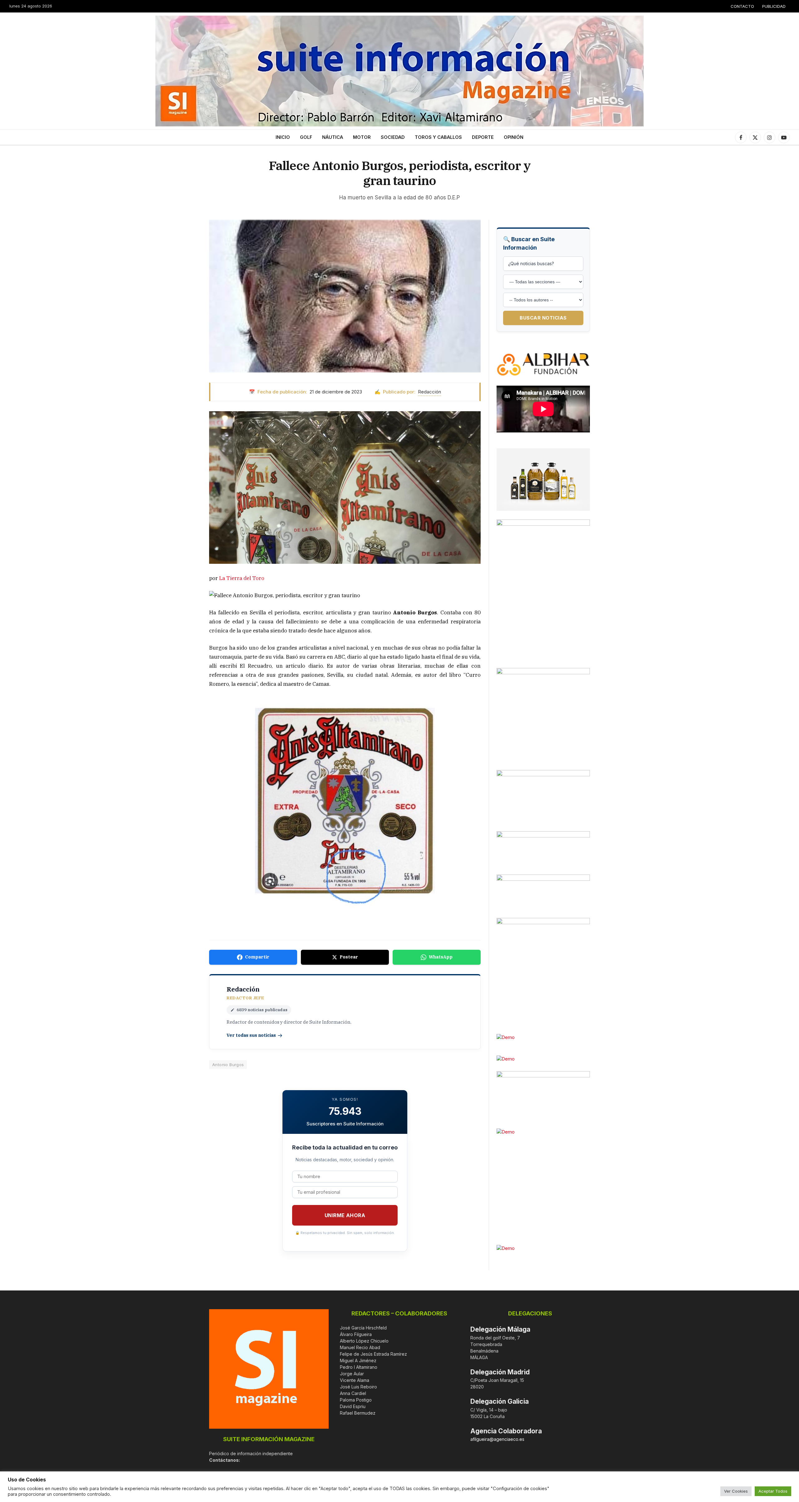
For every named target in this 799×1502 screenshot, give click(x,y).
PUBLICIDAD (774, 6)
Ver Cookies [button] (736, 1491)
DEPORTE (483, 137)
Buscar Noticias (543, 318)
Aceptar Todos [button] (772, 1491)
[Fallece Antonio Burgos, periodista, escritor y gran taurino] (345, 296)
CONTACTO (742, 6)
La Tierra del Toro (241, 578)
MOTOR (362, 137)
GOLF (306, 137)
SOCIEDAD (393, 137)
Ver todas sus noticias (251, 1035)
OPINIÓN (513, 137)
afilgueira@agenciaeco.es (497, 1439)
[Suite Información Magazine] (399, 70)
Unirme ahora (345, 1215)
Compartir (257, 957)
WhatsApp (441, 957)
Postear (349, 957)
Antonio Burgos (228, 1064)
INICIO (283, 137)
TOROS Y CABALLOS (438, 137)
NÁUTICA (332, 137)
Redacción (429, 392)
